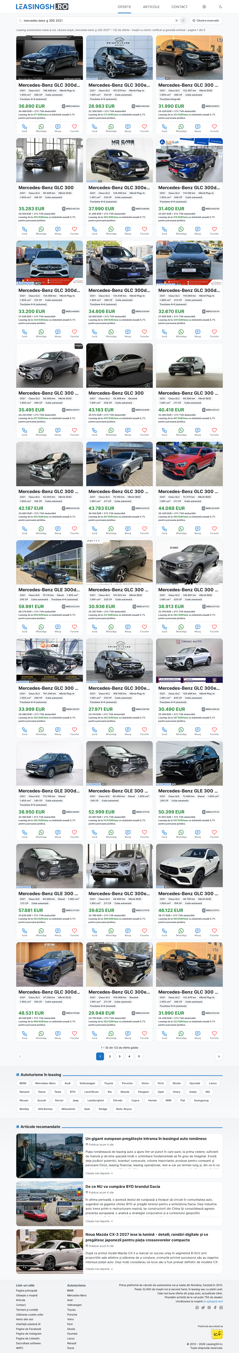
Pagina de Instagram (28, 1333)
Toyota (71, 1309)
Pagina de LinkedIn (28, 1338)
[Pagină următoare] (219, 1056)
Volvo (70, 1319)
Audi (70, 1300)
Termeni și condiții (27, 1309)
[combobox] (101, 20)
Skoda (71, 1328)
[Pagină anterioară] (20, 1056)
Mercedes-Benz (77, 1295)
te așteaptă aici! (213, 1301)
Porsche (72, 1314)
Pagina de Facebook (28, 1328)
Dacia (70, 1347)
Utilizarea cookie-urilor (29, 1314)
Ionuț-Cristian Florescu (217, 1334)
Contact (21, 1304)
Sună (24, 131)
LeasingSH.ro (214, 1344)
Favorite (74, 131)
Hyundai (72, 1333)
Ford (70, 1324)
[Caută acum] (183, 20)
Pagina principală (26, 1290)
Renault (71, 1343)
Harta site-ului (24, 1319)
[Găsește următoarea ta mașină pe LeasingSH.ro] (42, 6)
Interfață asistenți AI (28, 1324)
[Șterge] (176, 20)
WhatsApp (41, 131)
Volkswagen (74, 1304)
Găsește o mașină (27, 1295)
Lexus (71, 1338)
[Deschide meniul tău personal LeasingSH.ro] (204, 6)
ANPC (19, 1347)
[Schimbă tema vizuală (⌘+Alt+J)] (220, 6)
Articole (20, 1300)
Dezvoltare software (28, 1343)
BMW (70, 1290)
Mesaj (58, 131)
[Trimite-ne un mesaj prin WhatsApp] (197, 1308)
